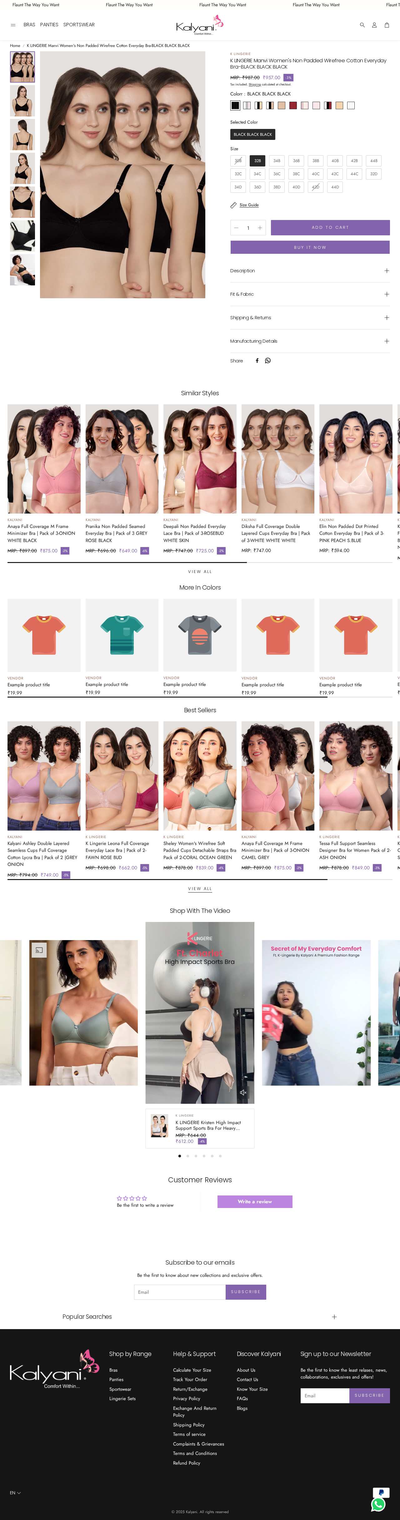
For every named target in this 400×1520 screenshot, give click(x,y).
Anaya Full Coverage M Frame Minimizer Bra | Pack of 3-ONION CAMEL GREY (275, 850)
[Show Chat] (380, 1504)
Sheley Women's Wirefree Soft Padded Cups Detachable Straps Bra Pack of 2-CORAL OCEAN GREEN (199, 850)
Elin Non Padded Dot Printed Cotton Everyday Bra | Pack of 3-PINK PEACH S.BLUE (351, 533)
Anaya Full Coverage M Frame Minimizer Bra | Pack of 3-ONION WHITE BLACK (41, 533)
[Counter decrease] (236, 227)
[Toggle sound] (243, 1092)
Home (15, 46)
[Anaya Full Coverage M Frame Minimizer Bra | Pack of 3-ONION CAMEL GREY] (278, 776)
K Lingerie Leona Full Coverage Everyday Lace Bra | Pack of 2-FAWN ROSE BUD (117, 850)
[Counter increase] (260, 227)
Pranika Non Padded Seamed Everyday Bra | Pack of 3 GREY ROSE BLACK (116, 533)
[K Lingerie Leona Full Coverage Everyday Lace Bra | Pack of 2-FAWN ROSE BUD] (122, 776)
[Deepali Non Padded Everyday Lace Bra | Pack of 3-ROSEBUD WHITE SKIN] (200, 459)
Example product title (29, 684)
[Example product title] (44, 635)
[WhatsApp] (268, 360)
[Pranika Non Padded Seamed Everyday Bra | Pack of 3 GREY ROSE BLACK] (122, 459)
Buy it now (310, 247)
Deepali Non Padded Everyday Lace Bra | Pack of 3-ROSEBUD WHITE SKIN (194, 533)
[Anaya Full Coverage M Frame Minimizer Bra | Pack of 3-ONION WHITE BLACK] (44, 459)
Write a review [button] (255, 1201)
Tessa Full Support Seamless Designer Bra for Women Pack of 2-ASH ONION (355, 850)
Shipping (255, 84)
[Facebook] (257, 360)
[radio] (235, 105)
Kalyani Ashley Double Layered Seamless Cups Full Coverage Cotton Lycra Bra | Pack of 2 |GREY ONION (42, 854)
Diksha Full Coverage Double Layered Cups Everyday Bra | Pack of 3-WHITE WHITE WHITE (276, 533)
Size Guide (249, 205)
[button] (13, 25)
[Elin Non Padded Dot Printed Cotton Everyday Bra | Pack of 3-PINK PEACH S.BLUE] (355, 459)
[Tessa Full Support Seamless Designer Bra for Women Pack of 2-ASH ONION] (355, 776)
